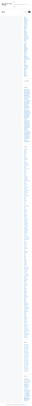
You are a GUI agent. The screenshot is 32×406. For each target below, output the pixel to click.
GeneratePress (23, 404)
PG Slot (25, 204)
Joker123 (25, 186)
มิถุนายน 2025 (26, 363)
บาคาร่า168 (25, 25)
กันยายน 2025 (26, 359)
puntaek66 (25, 219)
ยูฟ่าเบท (25, 283)
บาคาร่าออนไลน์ (26, 36)
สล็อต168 (25, 41)
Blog (28, 4)
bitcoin (25, 167)
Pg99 (25, 208)
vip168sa (25, 263)
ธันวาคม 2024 (26, 371)
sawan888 (25, 231)
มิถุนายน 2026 (26, 347)
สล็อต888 (25, 295)
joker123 (25, 18)
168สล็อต (25, 150)
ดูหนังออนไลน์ (26, 269)
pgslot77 (25, 34)
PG (24, 203)
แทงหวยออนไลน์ (26, 334)
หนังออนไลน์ (26, 32)
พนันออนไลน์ (26, 279)
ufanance (25, 261)
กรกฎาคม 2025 (26, 361)
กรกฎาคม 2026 (26, 345)
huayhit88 (25, 179)
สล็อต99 (25, 297)
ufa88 (25, 256)
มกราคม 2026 (26, 353)
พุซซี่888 (25, 280)
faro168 (25, 172)
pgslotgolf (25, 215)
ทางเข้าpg (25, 271)
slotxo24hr (25, 244)
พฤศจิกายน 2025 (26, 356)
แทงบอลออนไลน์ (26, 333)
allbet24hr (25, 163)
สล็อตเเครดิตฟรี (26, 308)
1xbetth (25, 154)
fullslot (25, 174)
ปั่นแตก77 (25, 277)
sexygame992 (26, 239)
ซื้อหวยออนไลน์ (26, 38)
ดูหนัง (25, 30)
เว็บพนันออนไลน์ (26, 325)
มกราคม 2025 (26, 369)
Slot (24, 240)
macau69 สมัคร (26, 195)
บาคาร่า (25, 272)
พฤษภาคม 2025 (26, 364)
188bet (25, 151)
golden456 (25, 176)
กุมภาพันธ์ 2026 (26, 352)
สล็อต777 (25, 293)
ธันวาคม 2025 (26, 355)
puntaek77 (25, 220)
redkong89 (25, 224)
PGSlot (25, 212)
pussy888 (25, 23)
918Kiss (27, 378)
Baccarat (25, 166)
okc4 (24, 199)
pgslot (25, 26)
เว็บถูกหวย (25, 322)
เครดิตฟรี (25, 317)
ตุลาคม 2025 (26, 357)
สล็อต (25, 287)
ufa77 (25, 255)
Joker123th (25, 383)
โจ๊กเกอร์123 (26, 337)
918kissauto (26, 158)
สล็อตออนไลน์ (27, 397)
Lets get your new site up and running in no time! (19, 4)
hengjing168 (26, 178)
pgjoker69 (25, 211)
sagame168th (26, 20)
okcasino (25, 200)
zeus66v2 (25, 264)
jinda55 (25, 183)
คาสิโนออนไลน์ (26, 268)
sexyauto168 (26, 236)
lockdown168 (26, 192)
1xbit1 (25, 155)
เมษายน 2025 (26, 365)
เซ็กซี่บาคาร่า (26, 318)
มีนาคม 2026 (26, 351)
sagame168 (26, 228)
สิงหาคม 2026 (26, 344)
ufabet (25, 259)
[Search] (29, 12)
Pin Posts (14, 6)
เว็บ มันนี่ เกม (26, 321)
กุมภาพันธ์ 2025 (26, 368)
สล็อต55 (25, 289)
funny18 (25, 175)
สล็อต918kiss (26, 296)
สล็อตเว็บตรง (26, 305)
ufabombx (25, 260)
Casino (25, 170)
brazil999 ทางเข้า (26, 168)
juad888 (25, 188)
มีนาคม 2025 (26, 367)
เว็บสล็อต (25, 326)
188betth (25, 378)
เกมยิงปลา (25, 313)
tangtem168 (26, 251)
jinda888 (25, 184)
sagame (25, 227)
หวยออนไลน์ (26, 39)
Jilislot (25, 182)
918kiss (25, 17)
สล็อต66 (25, 291)
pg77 (25, 207)
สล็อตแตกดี (25, 309)
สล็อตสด (25, 301)
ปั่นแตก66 (25, 35)
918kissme (25, 159)
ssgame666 (26, 248)
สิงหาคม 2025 (26, 360)
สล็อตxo (25, 300)
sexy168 (25, 235)
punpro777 (25, 37)
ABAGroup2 (26, 162)
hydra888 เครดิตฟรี (27, 180)
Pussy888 (26, 385)
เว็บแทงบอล (25, 329)
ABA (24, 160)
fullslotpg (25, 28)
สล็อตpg (29, 396)
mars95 (25, 196)
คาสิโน (25, 265)
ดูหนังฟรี (25, 22)
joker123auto (26, 187)
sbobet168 (25, 232)
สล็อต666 (25, 292)
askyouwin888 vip (27, 164)
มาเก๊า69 (25, 281)
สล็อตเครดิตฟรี (26, 304)
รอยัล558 (25, 285)
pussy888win (26, 223)
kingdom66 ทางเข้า (27, 190)
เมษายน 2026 (26, 349)
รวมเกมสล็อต (26, 284)
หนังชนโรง (25, 19)
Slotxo (25, 243)
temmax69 (25, 252)
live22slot (25, 191)
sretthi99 (25, 247)
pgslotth (25, 216)
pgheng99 (25, 27)
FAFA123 (25, 171)
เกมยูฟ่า (25, 314)
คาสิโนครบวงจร (26, 267)
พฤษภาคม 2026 (26, 348)
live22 (25, 29)
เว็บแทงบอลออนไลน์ (27, 330)
